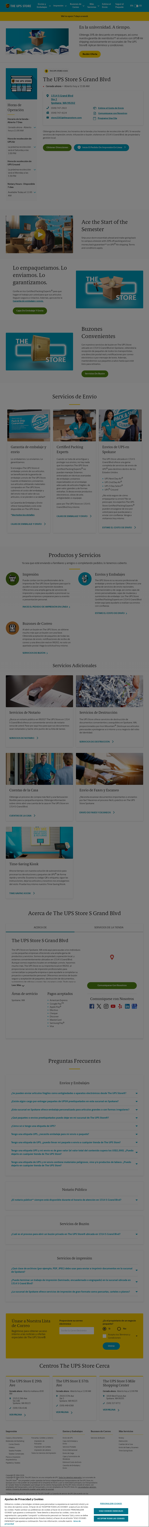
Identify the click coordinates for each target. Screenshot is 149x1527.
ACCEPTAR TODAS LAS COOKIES (111, 1519)
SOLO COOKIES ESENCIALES (111, 1511)
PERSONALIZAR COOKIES (111, 1504)
